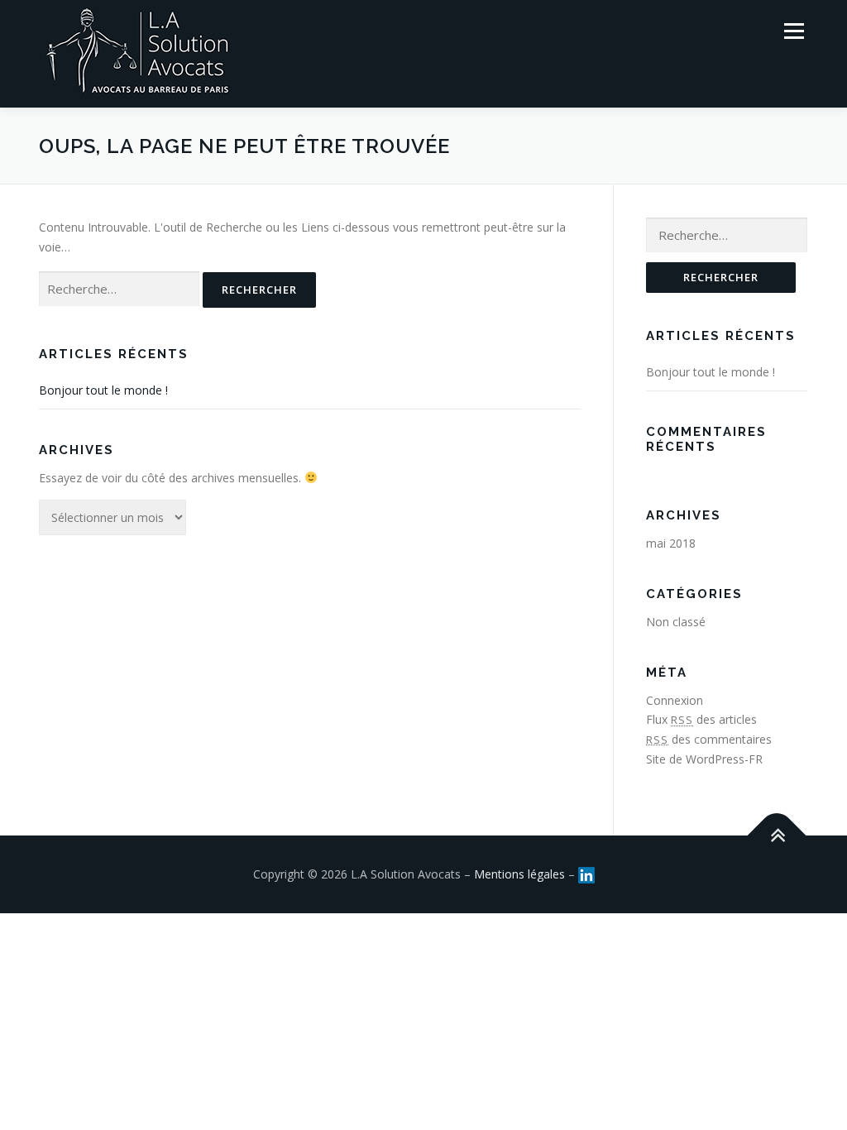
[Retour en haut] (777, 835)
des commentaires (709, 739)
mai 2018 (671, 543)
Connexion (674, 700)
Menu (793, 31)
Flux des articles (701, 719)
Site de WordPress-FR (704, 759)
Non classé (676, 622)
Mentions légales (519, 874)
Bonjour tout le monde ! (103, 390)
